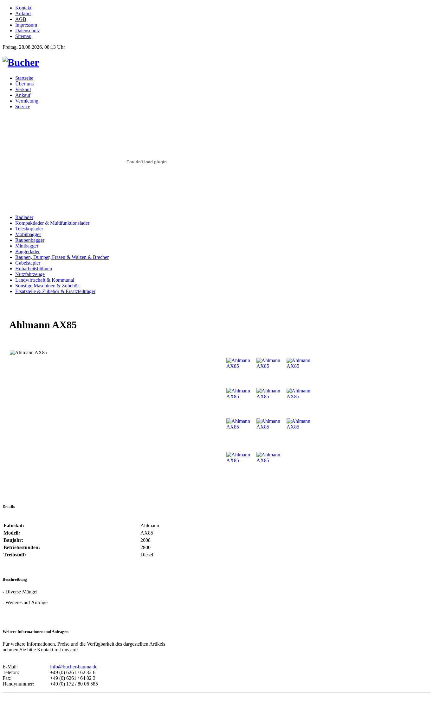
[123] (21, 62)
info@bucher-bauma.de (73, 666)
